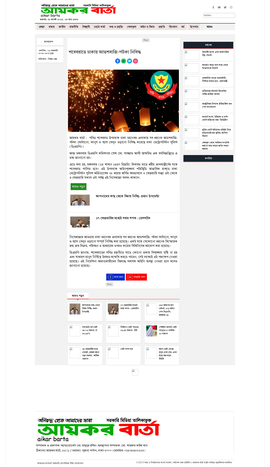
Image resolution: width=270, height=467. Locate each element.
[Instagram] (231, 9)
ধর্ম (182, 27)
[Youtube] (219, 9)
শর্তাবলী (55, 463)
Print (146, 40)
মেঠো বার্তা (99, 27)
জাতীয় (62, 27)
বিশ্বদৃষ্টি (86, 27)
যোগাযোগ (78, 463)
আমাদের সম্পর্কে (44, 463)
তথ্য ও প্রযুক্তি (116, 27)
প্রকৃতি (162, 27)
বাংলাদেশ (48, 41)
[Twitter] (225, 9)
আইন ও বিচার (147, 27)
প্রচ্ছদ (42, 27)
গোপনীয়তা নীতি (67, 463)
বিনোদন (173, 27)
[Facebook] (213, 9)
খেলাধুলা (131, 27)
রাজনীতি (74, 27)
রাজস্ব (52, 27)
